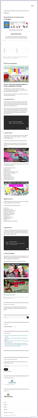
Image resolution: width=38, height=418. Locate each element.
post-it (26, 297)
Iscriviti (6, 369)
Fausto (6, 297)
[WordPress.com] (12, 412)
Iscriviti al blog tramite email (10, 359)
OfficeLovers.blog (6, 415)
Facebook (5, 409)
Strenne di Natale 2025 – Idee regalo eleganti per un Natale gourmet (16, 343)
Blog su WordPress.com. (12, 415)
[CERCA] (28, 317)
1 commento (11, 298)
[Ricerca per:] (15, 317)
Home (5, 402)
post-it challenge (7, 298)
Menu (32, 5)
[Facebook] (6, 412)
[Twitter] (4, 412)
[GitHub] (10, 412)
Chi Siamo (5, 404)
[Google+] (8, 412)
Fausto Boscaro (8, 294)
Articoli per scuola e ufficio (16, 297)
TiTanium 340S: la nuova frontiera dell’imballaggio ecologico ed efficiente (16, 344)
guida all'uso (22, 297)
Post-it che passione (10, 63)
